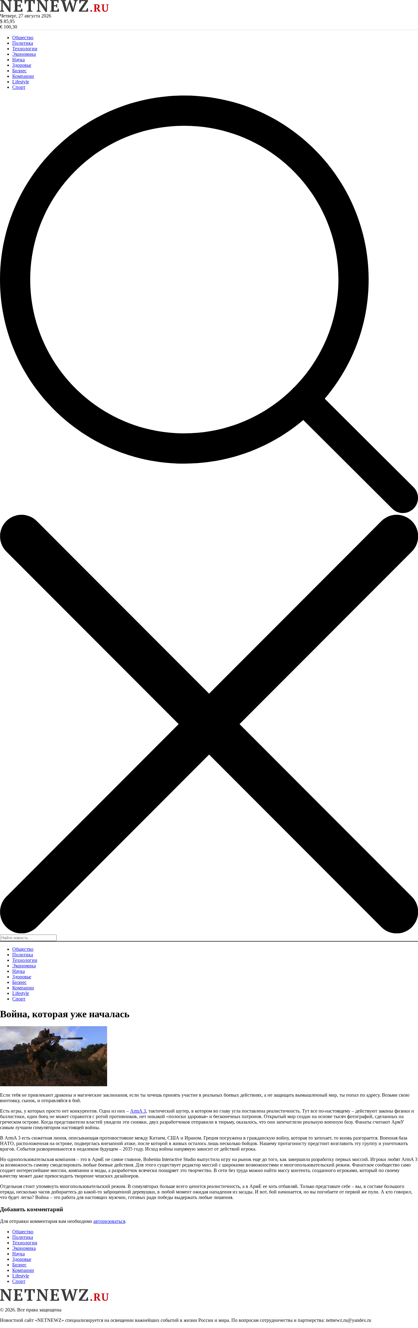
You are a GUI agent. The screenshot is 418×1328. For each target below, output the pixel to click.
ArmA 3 (138, 1111)
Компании (23, 76)
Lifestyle (20, 81)
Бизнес (19, 70)
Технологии (24, 48)
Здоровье (21, 65)
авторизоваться (109, 1221)
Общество (22, 37)
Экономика (24, 54)
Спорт (18, 87)
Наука (18, 59)
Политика (22, 43)
